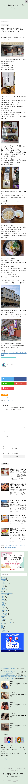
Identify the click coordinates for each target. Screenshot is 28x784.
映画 (3, 596)
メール (5, 436)
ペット (3, 616)
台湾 (3, 586)
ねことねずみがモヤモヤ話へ (14, 5)
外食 (7, 397)
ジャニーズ (4, 608)
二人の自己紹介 (18, 768)
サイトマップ (10, 768)
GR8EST (5, 614)
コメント (6, 412)
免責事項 (16, 770)
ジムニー (4, 630)
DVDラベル (5, 594)
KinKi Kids (4, 610)
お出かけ (3, 579)
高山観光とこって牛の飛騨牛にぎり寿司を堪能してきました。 (18, 469)
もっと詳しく (4, 759)
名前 (5, 431)
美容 (2, 627)
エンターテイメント (6, 593)
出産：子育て (6, 619)
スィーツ (4, 605)
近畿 (3, 590)
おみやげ (4, 580)
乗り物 (3, 623)
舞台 (3, 597)
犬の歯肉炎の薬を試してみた (9, 668)
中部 (3, 585)
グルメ (3, 397)
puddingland (9, 400)
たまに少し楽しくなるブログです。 (14, 776)
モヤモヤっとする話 (6, 622)
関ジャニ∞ (4, 613)
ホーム (5, 768)
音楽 (3, 599)
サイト (4, 441)
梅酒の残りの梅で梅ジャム (12, 547)
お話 (2, 591)
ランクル (4, 631)
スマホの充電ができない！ (8, 673)
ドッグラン (5, 583)
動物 (2, 625)
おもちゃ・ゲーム (6, 577)
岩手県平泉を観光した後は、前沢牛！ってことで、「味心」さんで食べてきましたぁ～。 (18, 485)
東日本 (3, 588)
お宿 (3, 582)
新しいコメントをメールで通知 (10, 448)
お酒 (3, 604)
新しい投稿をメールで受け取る (10, 453)
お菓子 (3, 602)
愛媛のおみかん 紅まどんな (17, 515)
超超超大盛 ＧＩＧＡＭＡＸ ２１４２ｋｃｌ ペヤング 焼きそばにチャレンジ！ (18, 530)
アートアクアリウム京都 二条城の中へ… (16, 545)
